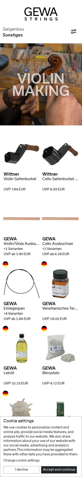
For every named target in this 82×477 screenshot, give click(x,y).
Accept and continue (59, 469)
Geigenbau (13, 29)
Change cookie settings (21, 460)
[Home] (41, 13)
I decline (21, 469)
